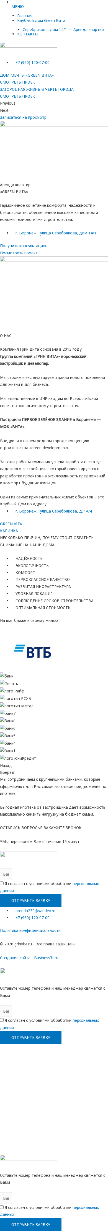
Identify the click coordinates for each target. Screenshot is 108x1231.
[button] (23, 117)
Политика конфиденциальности (30, 930)
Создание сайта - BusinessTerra (30, 957)
